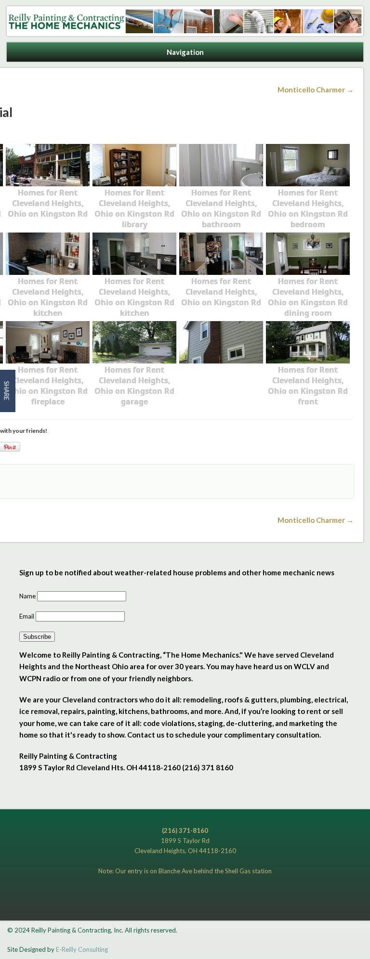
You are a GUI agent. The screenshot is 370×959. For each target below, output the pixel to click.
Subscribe (37, 636)
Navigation (185, 52)
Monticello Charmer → (316, 89)
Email (27, 616)
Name (28, 596)
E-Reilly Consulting (82, 949)
